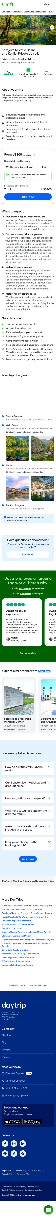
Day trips (6, 12)
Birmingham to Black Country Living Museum (22, 909)
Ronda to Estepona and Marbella (16, 921)
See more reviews (28, 653)
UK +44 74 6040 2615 (16, 1088)
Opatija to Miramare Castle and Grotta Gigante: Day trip (27, 913)
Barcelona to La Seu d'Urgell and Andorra (20, 953)
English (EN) (6, 1171)
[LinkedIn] (23, 1143)
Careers (6, 1049)
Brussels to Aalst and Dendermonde (18, 924)
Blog (4, 1042)
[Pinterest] (5, 1153)
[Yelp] (23, 1153)
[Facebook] (5, 1143)
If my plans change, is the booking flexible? (21, 843)
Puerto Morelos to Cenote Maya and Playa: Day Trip (25, 917)
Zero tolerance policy (33, 1190)
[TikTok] (14, 1153)
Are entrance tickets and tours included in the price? (24, 828)
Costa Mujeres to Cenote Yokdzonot (18, 957)
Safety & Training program (12, 1190)
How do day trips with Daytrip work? (24, 768)
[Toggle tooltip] (34, 155)
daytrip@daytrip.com (16, 1095)
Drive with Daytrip (17, 985)
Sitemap (6, 1057)
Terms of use (7, 1186)
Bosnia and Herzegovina (35, 12)
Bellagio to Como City (11, 928)
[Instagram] (14, 1143)
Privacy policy (33, 1186)
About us (6, 1035)
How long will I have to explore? (25, 798)
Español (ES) (21, 1171)
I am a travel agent (38, 985)
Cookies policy (20, 1186)
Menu (46, 4)
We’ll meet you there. (42, 419)
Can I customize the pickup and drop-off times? (25, 784)
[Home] (8, 4)
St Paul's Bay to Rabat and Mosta (16, 961)
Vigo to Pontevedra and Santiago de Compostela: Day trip (28, 940)
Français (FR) (7, 1174)
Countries (17, 12)
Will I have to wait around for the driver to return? (26, 812)
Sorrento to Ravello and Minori (15, 950)
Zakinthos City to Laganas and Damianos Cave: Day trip (27, 905)
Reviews (48, 74)
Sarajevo (44, 670)
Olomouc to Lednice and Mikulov (16, 936)
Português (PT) (23, 1174)
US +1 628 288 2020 (15, 1081)
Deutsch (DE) (36, 1171)
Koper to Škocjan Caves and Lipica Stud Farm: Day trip (26, 932)
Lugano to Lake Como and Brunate (17, 965)
